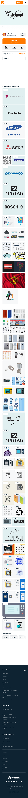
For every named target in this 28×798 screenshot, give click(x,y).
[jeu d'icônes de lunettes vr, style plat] (13, 255)
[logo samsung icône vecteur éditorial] (13, 129)
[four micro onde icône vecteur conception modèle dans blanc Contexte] (6, 459)
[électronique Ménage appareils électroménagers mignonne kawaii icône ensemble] (6, 424)
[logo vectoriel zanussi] (13, 706)
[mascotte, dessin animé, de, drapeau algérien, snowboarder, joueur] (10, 347)
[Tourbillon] (13, 520)
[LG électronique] (13, 96)
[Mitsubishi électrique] (13, 146)
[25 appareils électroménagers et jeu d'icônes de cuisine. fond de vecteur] (8, 670)
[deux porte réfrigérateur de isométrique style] (7, 658)
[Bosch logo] (13, 216)
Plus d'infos (6, 57)
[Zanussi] (9, 692)
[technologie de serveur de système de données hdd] (8, 242)
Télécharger (14, 41)
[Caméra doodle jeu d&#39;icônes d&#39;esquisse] (7, 159)
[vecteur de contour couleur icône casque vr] (6, 285)
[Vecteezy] (2, 2)
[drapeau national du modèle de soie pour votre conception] (13, 332)
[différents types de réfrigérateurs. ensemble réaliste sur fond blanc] (8, 376)
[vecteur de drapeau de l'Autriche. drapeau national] (8, 306)
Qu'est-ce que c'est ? (22, 54)
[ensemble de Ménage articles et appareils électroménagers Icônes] (19, 374)
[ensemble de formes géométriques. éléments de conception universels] (9, 295)
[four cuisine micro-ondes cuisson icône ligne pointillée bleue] (8, 755)
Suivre (22, 35)
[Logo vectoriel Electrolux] (9, 169)
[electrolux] (13, 112)
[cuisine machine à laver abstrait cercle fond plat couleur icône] (8, 767)
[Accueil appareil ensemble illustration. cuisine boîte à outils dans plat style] (10, 399)
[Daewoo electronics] (13, 183)
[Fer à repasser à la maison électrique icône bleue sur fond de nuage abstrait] (8, 779)
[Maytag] (13, 199)
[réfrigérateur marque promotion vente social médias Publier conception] (8, 720)
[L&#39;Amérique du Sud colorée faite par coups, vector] (8, 318)
